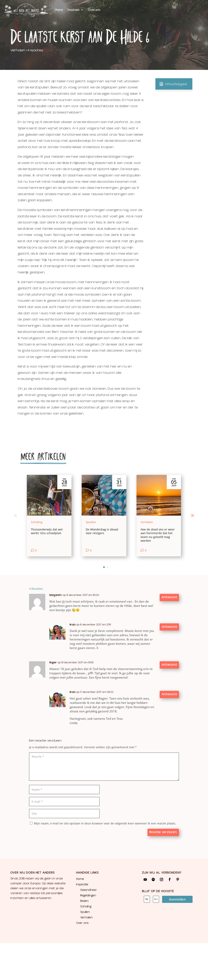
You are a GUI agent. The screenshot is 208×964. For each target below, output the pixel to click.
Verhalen (17, 50)
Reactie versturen (163, 832)
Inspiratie (73, 9)
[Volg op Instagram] (161, 879)
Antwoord (169, 597)
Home (59, 9)
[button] (193, 516)
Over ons (94, 9)
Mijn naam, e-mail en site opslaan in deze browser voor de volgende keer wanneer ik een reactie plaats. (105, 823)
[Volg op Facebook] (169, 879)
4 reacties (35, 50)
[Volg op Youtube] (145, 879)
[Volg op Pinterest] (177, 879)
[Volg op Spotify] (153, 879)
